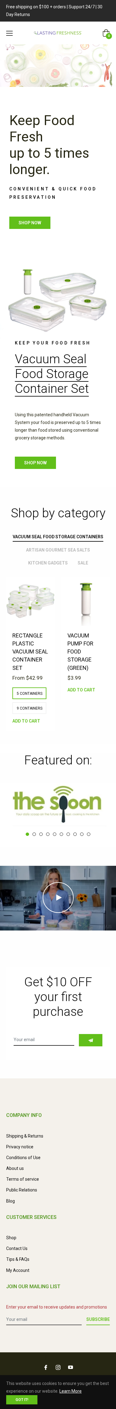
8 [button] (75, 834)
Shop (11, 1237)
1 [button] (27, 834)
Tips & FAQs (17, 1259)
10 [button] (88, 834)
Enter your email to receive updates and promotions (56, 1307)
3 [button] (41, 834)
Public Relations (21, 1189)
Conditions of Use (23, 1157)
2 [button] (34, 834)
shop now (30, 222)
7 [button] (68, 834)
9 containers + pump (29, 710)
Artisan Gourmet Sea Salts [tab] (58, 550)
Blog (10, 1201)
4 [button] (47, 834)
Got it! (21, 1400)
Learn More (70, 1391)
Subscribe (98, 1319)
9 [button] (82, 834)
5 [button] (54, 834)
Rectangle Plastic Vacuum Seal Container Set (30, 651)
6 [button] (61, 834)
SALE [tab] (83, 562)
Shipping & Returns (24, 1136)
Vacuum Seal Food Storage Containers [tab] (58, 536)
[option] (30, 660)
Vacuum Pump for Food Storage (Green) (80, 651)
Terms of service (22, 1179)
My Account (17, 1270)
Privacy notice (19, 1146)
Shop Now (35, 462)
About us (15, 1168)
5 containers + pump (29, 695)
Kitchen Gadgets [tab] (48, 562)
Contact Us (17, 1248)
